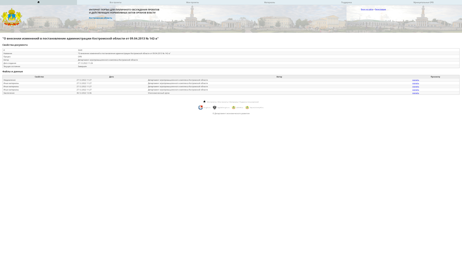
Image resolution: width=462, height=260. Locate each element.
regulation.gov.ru (223, 107)
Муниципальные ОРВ (423, 2)
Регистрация (380, 9)
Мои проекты (192, 2)
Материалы (269, 2)
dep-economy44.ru (256, 107)
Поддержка (346, 2)
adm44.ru (239, 107)
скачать (415, 80)
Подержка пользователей (249, 102)
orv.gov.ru (207, 107)
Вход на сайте (367, 9)
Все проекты (115, 2)
